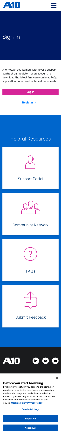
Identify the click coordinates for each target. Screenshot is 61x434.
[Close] (57, 378)
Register (27, 102)
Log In (30, 91)
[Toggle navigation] (54, 5)
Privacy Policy (34, 403)
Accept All (30, 428)
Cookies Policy (19, 403)
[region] (30, 403)
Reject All (30, 418)
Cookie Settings (30, 409)
